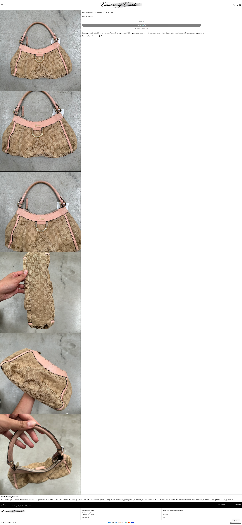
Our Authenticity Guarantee (88, 513)
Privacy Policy (85, 517)
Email (164, 517)
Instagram (165, 514)
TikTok (164, 516)
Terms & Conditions (87, 516)
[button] (237, 4)
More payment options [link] (142, 29)
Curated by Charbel (10, 522)
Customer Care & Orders (88, 514)
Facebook (165, 513)
